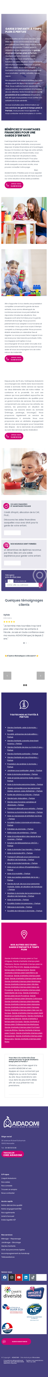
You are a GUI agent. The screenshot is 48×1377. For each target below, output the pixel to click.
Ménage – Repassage (11, 1238)
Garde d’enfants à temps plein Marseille (22, 1001)
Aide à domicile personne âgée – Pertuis (25, 784)
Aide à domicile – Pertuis (18, 899)
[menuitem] (13, 1360)
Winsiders (36, 1357)
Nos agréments (8, 1212)
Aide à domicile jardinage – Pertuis (22, 774)
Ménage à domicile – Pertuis (19, 907)
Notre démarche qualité (11, 1205)
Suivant (41, 676)
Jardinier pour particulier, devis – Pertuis (24, 770)
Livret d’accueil (7, 1216)
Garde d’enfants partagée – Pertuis (22, 753)
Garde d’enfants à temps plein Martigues (22, 981)
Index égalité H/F (8, 1220)
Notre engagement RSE (11, 1209)
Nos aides (5, 1182)
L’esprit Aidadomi (8, 1178)
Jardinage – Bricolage (11, 1242)
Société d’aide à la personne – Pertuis (23, 903)
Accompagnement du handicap (15, 1253)
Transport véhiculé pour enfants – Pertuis (25, 808)
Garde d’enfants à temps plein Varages (22, 1007)
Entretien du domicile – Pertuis (20, 829)
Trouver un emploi (9, 1189)
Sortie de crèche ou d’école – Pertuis (23, 794)
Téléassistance (8, 1257)
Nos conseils (6, 1185)
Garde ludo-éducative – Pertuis (21, 798)
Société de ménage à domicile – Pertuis (24, 910)
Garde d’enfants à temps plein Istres (25, 978)
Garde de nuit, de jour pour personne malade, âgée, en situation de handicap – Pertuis (24, 886)
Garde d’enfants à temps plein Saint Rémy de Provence (21, 973)
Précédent (7, 676)
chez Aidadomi (12, 1154)
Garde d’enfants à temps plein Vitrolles (21, 984)
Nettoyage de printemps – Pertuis (22, 832)
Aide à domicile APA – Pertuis (20, 853)
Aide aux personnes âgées (13, 1249)
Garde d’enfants (8, 1246)
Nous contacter (8, 1193)
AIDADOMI (15, 1357)
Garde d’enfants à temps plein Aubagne (22, 1004)
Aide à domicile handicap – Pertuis (22, 863)
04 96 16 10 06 (10, 1148)
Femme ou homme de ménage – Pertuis (25, 812)
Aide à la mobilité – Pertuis (18, 873)
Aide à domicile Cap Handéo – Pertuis (23, 849)
